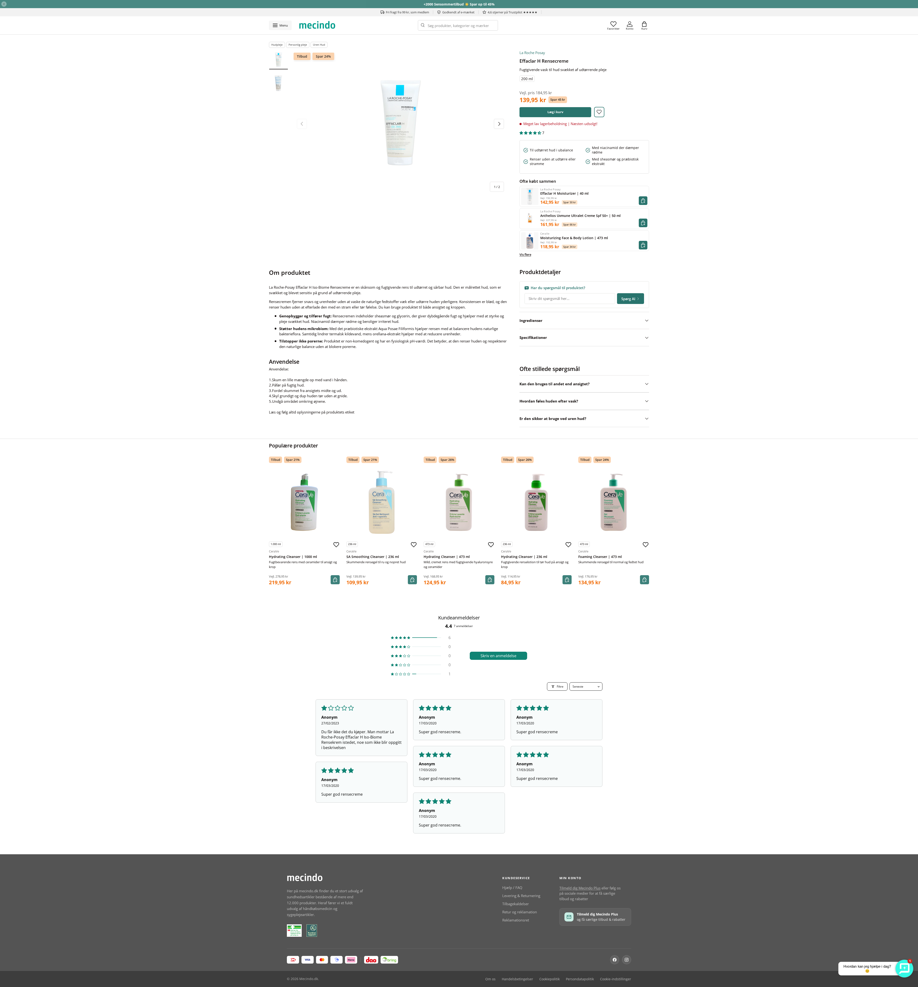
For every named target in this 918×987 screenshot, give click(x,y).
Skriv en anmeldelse (498, 655)
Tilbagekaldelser (515, 904)
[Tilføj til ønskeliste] (599, 112)
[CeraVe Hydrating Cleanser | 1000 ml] (304, 502)
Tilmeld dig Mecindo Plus (580, 888)
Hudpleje (277, 44)
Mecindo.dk (308, 979)
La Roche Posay (532, 52)
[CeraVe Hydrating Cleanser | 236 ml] (536, 502)
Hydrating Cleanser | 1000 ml (293, 557)
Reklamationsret (515, 920)
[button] (644, 25)
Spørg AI (628, 298)
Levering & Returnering (521, 895)
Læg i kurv (555, 112)
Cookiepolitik (549, 979)
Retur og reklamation (519, 912)
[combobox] (458, 25)
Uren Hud (319, 44)
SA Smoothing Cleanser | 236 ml (372, 557)
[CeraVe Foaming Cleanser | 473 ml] (613, 502)
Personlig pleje (298, 44)
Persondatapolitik (580, 979)
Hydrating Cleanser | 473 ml (447, 557)
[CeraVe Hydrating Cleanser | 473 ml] (459, 502)
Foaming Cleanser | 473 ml (600, 557)
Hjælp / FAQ (512, 887)
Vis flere (525, 254)
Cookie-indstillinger (615, 979)
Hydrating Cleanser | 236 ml (524, 557)
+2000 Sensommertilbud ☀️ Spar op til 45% (459, 4)
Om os (490, 979)
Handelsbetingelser (517, 979)
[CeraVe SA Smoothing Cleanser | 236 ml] (381, 502)
